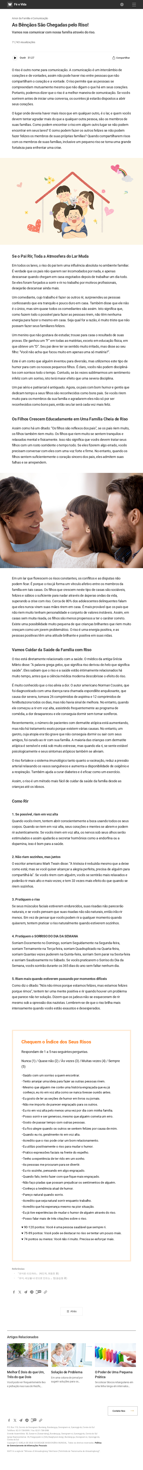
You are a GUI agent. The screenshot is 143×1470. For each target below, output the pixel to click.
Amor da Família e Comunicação (30, 18)
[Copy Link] (45, 1292)
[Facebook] (14, 1292)
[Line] (32, 1292)
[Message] (38, 1292)
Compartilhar (123, 57)
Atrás (73, 1311)
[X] (20, 1292)
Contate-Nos (118, 1411)
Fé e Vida (20, 4)
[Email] (26, 1292)
